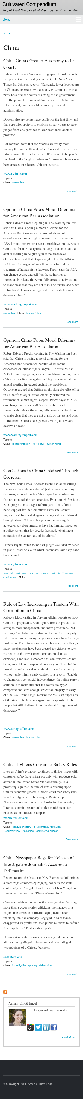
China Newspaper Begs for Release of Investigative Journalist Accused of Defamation (38, 864)
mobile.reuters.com (16, 817)
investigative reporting (24, 965)
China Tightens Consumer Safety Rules (40, 764)
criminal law (9, 577)
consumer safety (21, 826)
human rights (33, 313)
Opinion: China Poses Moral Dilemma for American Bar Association (39, 212)
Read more (71, 190)
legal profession (21, 443)
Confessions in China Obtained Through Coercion (40, 473)
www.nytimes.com (15, 173)
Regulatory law (11, 831)
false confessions (38, 573)
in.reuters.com (12, 956)
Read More (68, 1037)
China (6, 182)
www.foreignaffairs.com (19, 728)
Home (6, 33)
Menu (6, 19)
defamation (45, 965)
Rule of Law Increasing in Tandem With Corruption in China (41, 607)
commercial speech (47, 831)
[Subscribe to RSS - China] (5, 991)
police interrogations (62, 573)
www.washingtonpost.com (20, 304)
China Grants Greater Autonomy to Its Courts (39, 63)
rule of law (18, 182)
